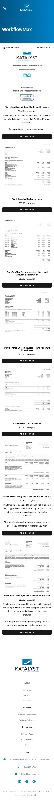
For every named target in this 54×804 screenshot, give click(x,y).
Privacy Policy (44, 791)
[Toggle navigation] (43, 8)
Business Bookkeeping (27, 715)
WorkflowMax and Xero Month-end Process (27, 107)
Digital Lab (35, 795)
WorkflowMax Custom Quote (27, 423)
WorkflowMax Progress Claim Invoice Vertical (27, 595)
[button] (11, 47)
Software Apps (27, 734)
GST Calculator (27, 739)
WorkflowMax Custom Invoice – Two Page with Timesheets (27, 349)
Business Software (27, 720)
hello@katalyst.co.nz (30, 774)
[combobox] (42, 47)
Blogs (27, 745)
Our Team (27, 695)
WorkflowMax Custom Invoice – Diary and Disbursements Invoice (27, 273)
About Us (27, 690)
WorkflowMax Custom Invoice (27, 199)
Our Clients (27, 701)
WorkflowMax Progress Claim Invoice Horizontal (27, 496)
